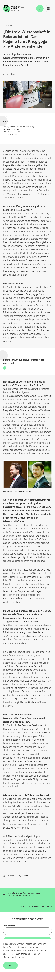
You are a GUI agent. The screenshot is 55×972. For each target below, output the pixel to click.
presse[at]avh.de (10, 134)
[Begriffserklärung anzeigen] (48, 105)
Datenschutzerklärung (21, 953)
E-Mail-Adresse (9, 925)
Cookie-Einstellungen (13, 957)
